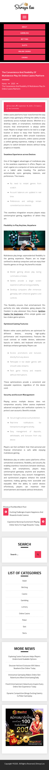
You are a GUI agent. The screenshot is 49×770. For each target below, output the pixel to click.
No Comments (14, 108)
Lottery (24, 606)
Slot (24, 626)
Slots (24, 45)
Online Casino (24, 51)
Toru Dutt (11, 106)
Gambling (24, 33)
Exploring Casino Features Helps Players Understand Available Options (24, 657)
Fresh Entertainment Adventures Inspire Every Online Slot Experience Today (24, 685)
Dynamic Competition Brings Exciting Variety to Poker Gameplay (24, 694)
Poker (24, 620)
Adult (24, 26)
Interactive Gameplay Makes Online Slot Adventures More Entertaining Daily (24, 676)
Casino (25, 57)
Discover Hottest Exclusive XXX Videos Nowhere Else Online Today (24, 667)
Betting (24, 39)
